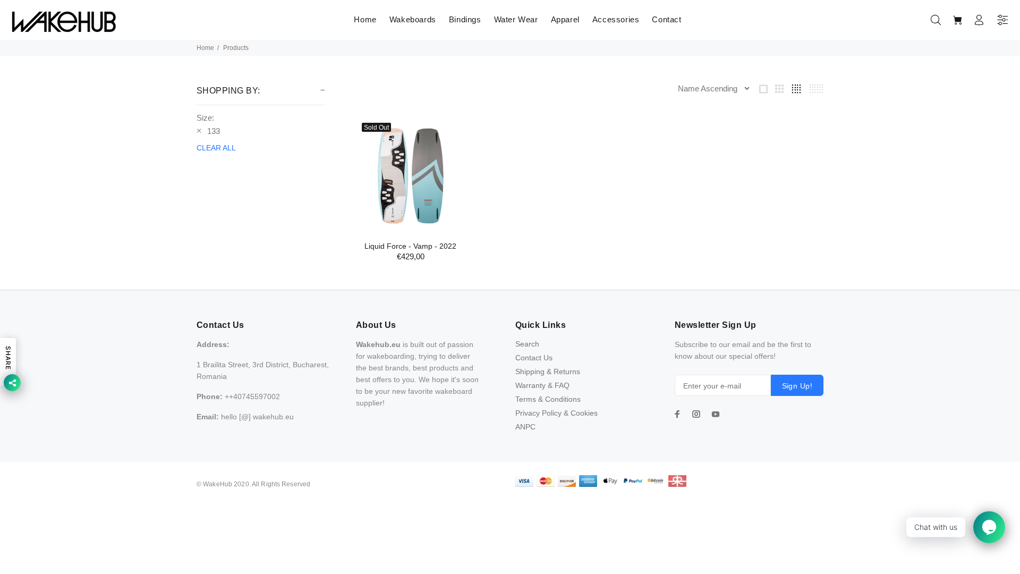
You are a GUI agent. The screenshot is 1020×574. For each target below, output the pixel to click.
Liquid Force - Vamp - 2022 (410, 246)
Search (527, 344)
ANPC (525, 427)
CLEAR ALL (216, 148)
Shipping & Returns (547, 371)
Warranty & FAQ (542, 385)
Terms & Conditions (548, 399)
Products (236, 48)
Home (205, 48)
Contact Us (533, 357)
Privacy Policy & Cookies (556, 413)
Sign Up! (797, 386)
